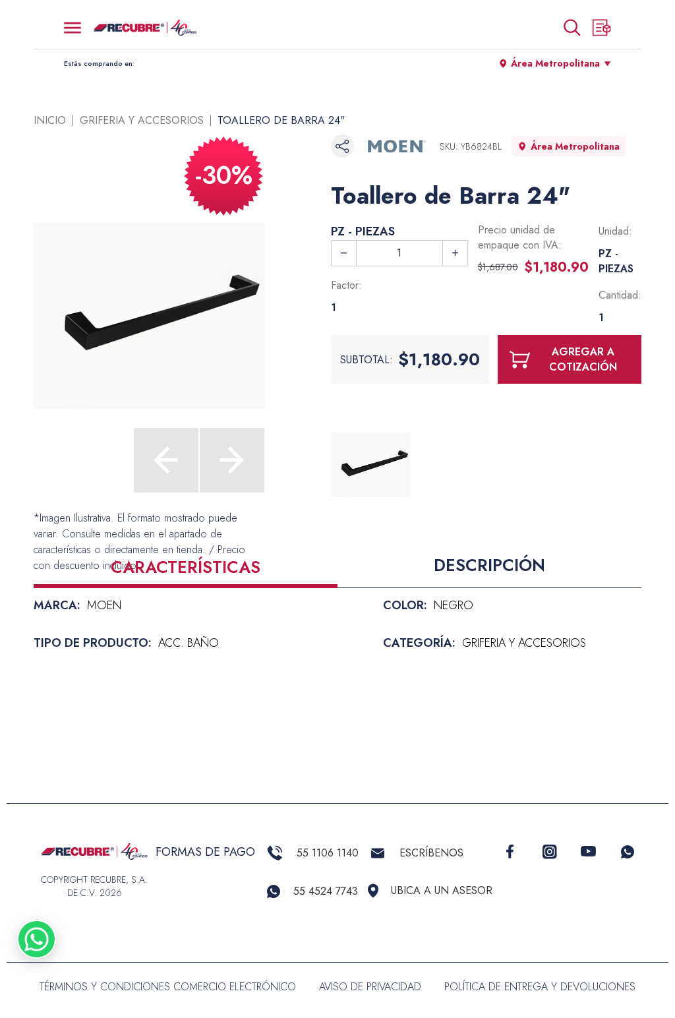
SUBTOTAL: (366, 359)
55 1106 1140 (328, 852)
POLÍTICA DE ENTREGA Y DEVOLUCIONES (539, 986)
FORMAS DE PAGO (205, 851)
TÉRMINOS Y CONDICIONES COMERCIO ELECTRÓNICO (168, 986)
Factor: (346, 285)
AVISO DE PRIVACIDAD (370, 986)
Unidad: (615, 231)
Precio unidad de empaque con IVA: (520, 237)
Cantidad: (620, 295)
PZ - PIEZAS (363, 231)
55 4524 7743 (325, 891)
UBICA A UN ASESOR (441, 890)
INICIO (50, 120)
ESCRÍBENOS (431, 852)
